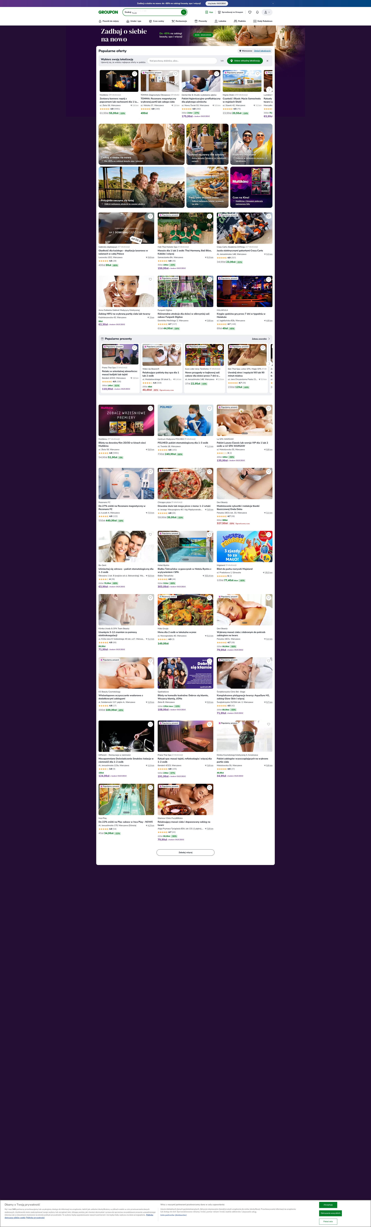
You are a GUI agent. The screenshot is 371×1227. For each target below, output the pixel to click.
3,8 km (210, 320)
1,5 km (151, 765)
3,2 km (269, 254)
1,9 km (151, 702)
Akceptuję (328, 1205)
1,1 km (210, 446)
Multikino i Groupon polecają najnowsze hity (249, 202)
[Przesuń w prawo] (150, 228)
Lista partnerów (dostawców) (173, 1215)
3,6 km (210, 509)
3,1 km (269, 512)
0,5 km (210, 702)
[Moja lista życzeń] (250, 12)
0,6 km (151, 449)
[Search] (184, 12)
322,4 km (209, 575)
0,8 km (151, 257)
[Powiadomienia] (257, 12)
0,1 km (210, 635)
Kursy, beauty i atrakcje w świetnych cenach (209, 159)
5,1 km (151, 639)
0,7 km (269, 702)
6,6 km (151, 575)
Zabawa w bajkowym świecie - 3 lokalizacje (251, 159)
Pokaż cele (328, 1221)
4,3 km (151, 825)
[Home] (108, 12)
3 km (152, 317)
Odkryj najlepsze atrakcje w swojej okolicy (124, 204)
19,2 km (268, 572)
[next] (269, 90)
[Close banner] (273, 3)
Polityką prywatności (35, 1218)
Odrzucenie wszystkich (330, 1213)
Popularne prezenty (118, 339)
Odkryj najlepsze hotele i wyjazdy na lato (208, 202)
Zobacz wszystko (259, 338)
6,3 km (210, 257)
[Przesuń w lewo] (102, 228)
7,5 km (151, 512)
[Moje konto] (267, 12)
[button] (119, 94)
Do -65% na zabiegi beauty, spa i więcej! (123, 161)
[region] (185, 1213)
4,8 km (269, 320)
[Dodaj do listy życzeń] (134, 73)
